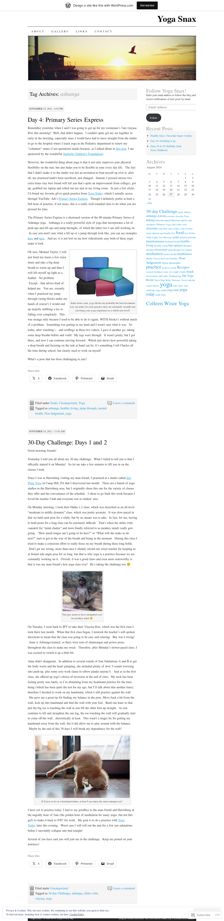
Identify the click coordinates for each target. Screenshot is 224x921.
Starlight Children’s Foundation (82, 154)
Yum (163, 294)
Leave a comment (124, 403)
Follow (153, 117)
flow (173, 233)
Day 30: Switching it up (162, 141)
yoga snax (173, 290)
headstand (169, 241)
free (186, 233)
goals (176, 237)
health (177, 241)
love (183, 249)
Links (82, 31)
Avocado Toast (182, 216)
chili (174, 224)
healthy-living (69, 408)
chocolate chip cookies (169, 228)
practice (153, 266)
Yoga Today (95, 193)
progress (166, 267)
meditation (154, 253)
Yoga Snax (176, 18)
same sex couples (171, 271)
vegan (149, 285)
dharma (155, 233)
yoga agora (178, 285)
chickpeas (150, 224)
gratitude (192, 237)
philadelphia (174, 262)
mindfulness (184, 254)
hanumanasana (155, 241)
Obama (165, 262)
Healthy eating (161, 245)
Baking (150, 220)
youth (157, 294)
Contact (103, 31)
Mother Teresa (153, 258)
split (161, 275)
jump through (88, 408)
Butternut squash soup (181, 220)
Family (167, 233)
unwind (191, 280)
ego (161, 233)
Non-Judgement (54, 413)
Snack (190, 272)
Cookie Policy (77, 914)
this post (121, 148)
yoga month (161, 290)
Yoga (82, 403)
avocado (171, 216)
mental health (170, 254)
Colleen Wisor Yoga (167, 303)
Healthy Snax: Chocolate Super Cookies (171, 135)
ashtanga (53, 408)
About (37, 31)
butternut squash (163, 220)
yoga (68, 413)
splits (165, 275)
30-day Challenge (59, 893)
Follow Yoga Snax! (166, 90)
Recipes (183, 267)
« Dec (149, 203)
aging (180, 211)
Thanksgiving (175, 275)
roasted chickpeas (154, 271)
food (180, 232)
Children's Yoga (163, 224)
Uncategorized (68, 403)
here (30, 238)
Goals (53, 403)
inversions (161, 249)
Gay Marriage (165, 237)
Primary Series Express (73, 198)
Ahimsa (187, 211)
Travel (184, 280)
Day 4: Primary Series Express (65, 119)
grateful (183, 237)
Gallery (60, 31)
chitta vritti (91, 893)
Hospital (187, 245)
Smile (183, 271)
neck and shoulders (169, 258)
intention (150, 249)
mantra (189, 249)
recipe (174, 267)
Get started (147, 5)
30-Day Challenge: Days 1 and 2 (67, 442)
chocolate (152, 228)
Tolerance (176, 280)
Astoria (161, 216)
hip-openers (175, 245)
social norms (152, 275)
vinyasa (39, 898)
